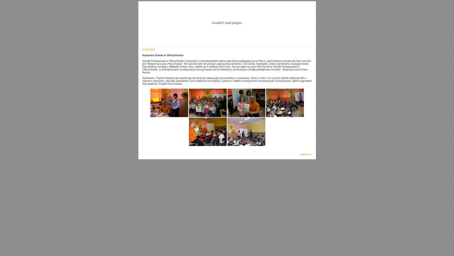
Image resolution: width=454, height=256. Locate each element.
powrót (304, 154)
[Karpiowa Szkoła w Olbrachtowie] (169, 116)
